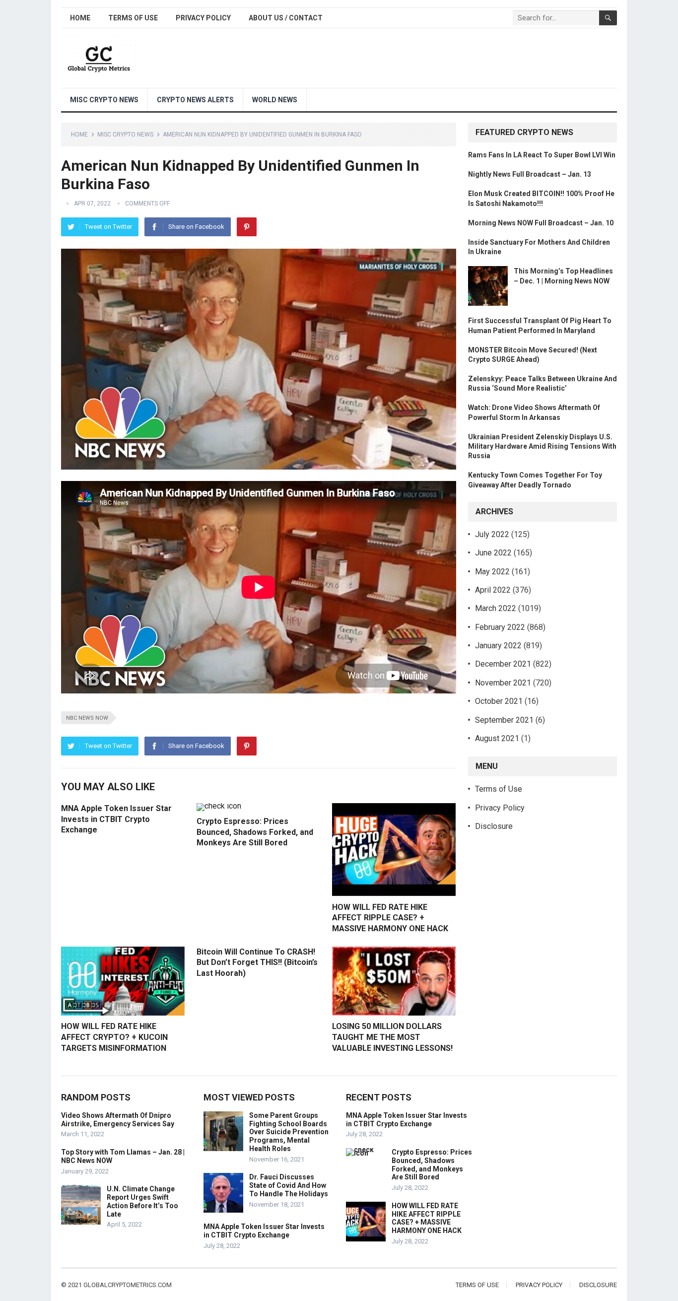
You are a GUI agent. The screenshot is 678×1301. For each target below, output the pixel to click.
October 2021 (499, 701)
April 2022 (493, 590)
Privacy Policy (203, 18)
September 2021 (504, 720)
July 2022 (492, 534)
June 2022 (493, 552)
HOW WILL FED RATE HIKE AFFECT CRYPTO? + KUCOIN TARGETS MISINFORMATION (114, 1037)
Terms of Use (133, 18)
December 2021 (503, 664)
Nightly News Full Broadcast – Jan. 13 (529, 174)
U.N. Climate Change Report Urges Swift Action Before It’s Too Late (142, 1201)
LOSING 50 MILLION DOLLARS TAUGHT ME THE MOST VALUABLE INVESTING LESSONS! (392, 1037)
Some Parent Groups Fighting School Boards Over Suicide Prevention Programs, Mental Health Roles (289, 1132)
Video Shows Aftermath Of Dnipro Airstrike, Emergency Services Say (117, 1119)
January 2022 (498, 645)
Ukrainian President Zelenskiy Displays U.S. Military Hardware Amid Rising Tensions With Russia (542, 446)
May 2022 (492, 571)
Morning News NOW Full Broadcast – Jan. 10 (540, 223)
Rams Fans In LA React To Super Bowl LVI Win (541, 155)
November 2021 (503, 682)
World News (274, 100)
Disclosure (494, 826)
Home (80, 18)
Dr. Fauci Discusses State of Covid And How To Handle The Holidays (288, 1185)
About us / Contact (286, 18)
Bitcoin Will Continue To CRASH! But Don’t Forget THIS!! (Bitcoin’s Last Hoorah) (257, 962)
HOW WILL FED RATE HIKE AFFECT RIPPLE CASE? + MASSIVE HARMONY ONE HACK (390, 917)
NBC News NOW (87, 718)
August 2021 (497, 738)
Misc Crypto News (104, 100)
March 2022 (495, 608)
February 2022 (500, 627)
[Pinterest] (247, 226)
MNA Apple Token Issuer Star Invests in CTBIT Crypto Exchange (116, 819)
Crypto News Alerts (195, 100)
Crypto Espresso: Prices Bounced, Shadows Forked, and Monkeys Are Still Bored (255, 832)
